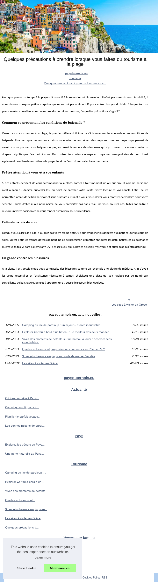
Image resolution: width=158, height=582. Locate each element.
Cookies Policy (91, 577)
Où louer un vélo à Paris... (22, 398)
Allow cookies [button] (60, 568)
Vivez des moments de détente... (26, 490)
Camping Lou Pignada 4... (22, 407)
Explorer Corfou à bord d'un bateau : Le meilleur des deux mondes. (66, 332)
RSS (104, 577)
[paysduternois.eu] (79, 26)
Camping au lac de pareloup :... (25, 472)
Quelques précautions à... (22, 527)
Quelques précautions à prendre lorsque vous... (75, 83)
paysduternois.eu (76, 73)
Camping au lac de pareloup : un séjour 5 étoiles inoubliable (61, 325)
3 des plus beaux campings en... (26, 509)
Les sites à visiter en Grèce (129, 304)
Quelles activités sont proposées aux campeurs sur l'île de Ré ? (63, 349)
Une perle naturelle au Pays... (24, 453)
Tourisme (75, 78)
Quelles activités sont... (20, 500)
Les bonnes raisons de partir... (25, 425)
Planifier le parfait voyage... (23, 416)
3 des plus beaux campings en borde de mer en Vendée (58, 356)
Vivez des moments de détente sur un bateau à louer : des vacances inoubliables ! (67, 340)
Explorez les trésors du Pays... (25, 444)
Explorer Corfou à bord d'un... (24, 481)
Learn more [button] (43, 557)
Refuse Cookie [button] (26, 568)
